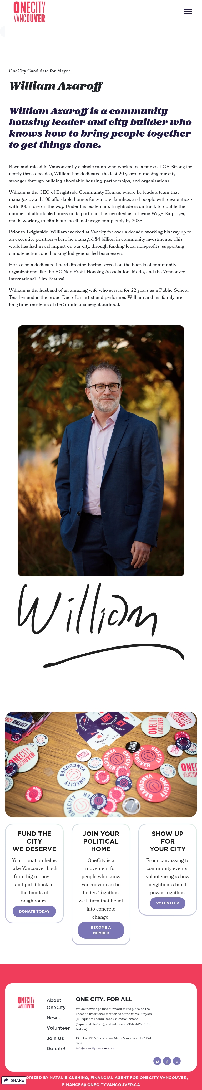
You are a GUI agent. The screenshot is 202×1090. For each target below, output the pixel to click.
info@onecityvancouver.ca (95, 1049)
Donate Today (34, 911)
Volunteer (167, 903)
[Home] (29, 12)
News (53, 1017)
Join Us (55, 1038)
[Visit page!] (157, 1061)
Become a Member (101, 930)
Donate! (56, 1048)
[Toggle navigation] (188, 12)
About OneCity (56, 1004)
